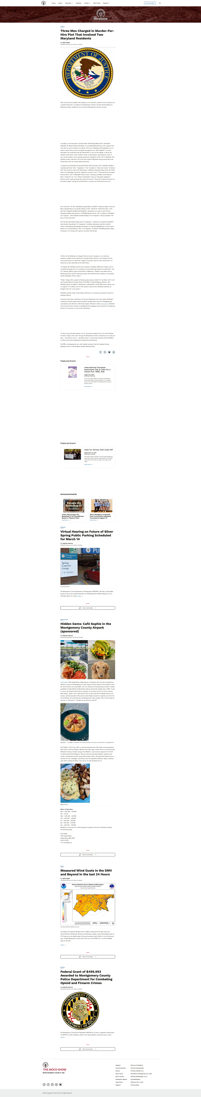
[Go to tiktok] (56, 1084)
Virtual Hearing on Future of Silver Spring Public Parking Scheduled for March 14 (86, 535)
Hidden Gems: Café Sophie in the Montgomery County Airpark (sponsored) (85, 627)
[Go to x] (44, 1084)
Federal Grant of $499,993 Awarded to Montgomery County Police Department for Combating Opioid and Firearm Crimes (86, 977)
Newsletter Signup (121, 1079)
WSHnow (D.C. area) (137, 1082)
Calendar (78, 3)
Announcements (121, 1068)
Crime (62, 26)
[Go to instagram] (52, 1084)
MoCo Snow (119, 1073)
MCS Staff (66, 42)
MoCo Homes (120, 1076)
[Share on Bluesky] (109, 352)
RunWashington (135, 1079)
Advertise (68, 3)
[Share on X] (104, 352)
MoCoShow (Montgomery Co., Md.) (141, 1073)
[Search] (160, 3)
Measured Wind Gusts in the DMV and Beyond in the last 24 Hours (86, 872)
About (60, 3)
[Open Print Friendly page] (113, 352)
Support (105, 3)
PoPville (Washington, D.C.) (139, 1076)
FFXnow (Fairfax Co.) (137, 1071)
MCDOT (63, 527)
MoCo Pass (96, 3)
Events (118, 1071)
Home (53, 3)
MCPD (62, 967)
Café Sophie (63, 682)
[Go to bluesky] (60, 1084)
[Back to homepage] (44, 3)
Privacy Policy (135, 1085)
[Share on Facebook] (100, 352)
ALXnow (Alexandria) (137, 1068)
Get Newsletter (150, 3)
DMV (62, 866)
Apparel (118, 1065)
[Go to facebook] (48, 1084)
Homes (86, 3)
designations (104, 304)
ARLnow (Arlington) (137, 1065)
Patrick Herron (68, 543)
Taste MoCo (119, 1082)
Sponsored (64, 619)
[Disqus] (87, 419)
